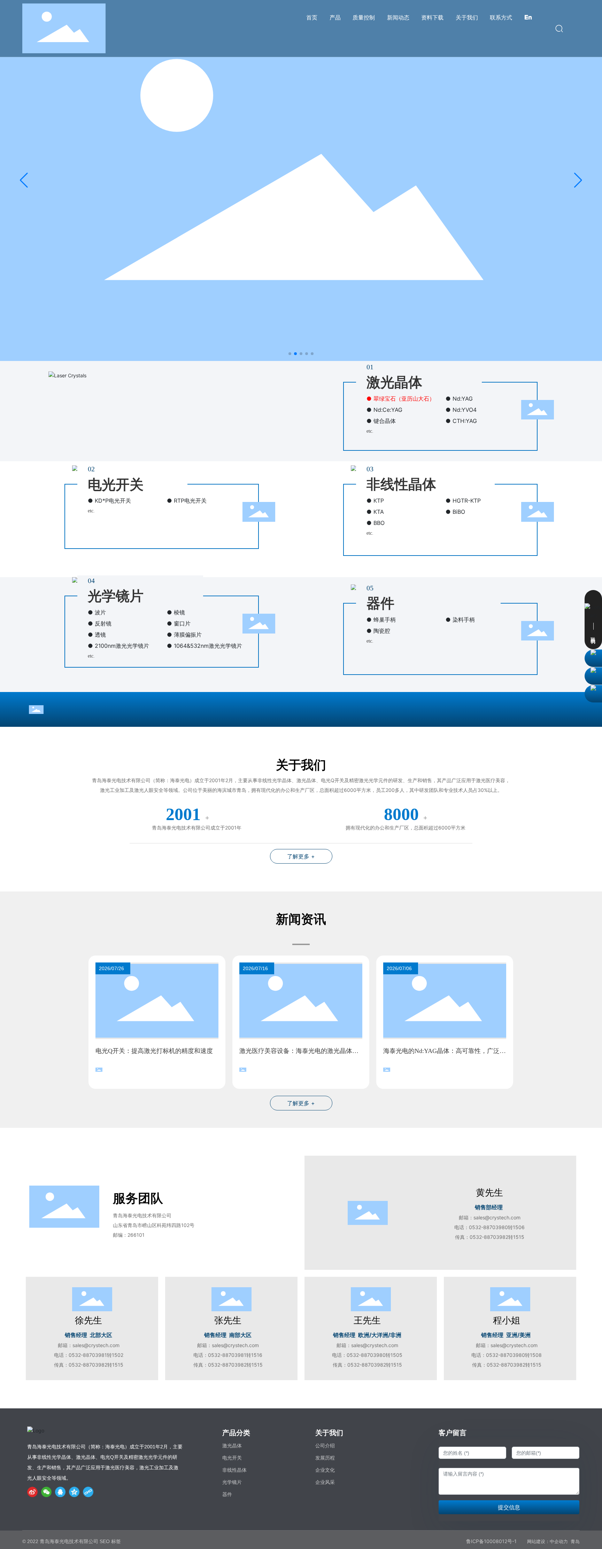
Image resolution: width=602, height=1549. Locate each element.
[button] (289, 353)
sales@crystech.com (496, 1217)
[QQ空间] (74, 1492)
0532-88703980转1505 (374, 1355)
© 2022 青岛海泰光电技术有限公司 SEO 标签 (71, 1541)
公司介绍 (325, 1445)
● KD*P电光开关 (109, 500)
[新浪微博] (32, 1492)
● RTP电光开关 (187, 500)
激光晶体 (394, 382)
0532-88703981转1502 (96, 1355)
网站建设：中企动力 (547, 1541)
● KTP (375, 500)
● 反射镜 (99, 623)
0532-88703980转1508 (514, 1355)
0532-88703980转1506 (497, 1227)
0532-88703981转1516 (235, 1355)
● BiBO (455, 511)
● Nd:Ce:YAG (384, 409)
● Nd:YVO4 (461, 409)
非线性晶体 (401, 484)
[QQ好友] (60, 1492)
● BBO (375, 522)
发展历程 (325, 1458)
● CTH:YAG (461, 420)
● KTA (375, 511)
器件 (380, 603)
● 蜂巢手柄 (381, 619)
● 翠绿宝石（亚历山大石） (400, 398)
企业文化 (325, 1470)
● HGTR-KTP (463, 500)
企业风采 (325, 1482)
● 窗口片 (179, 623)
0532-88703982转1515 (497, 1237)
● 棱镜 (176, 612)
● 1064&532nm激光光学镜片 (204, 645)
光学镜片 (116, 596)
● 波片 (97, 612)
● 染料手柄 (460, 619)
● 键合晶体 (381, 420)
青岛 (575, 1541)
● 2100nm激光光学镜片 (118, 645)
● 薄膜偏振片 (184, 634)
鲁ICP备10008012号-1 (491, 1541)
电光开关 (116, 484)
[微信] (46, 1492)
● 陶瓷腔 (378, 630)
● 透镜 (97, 634)
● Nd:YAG (459, 398)
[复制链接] (88, 1492)
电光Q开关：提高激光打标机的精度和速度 (154, 1050)
